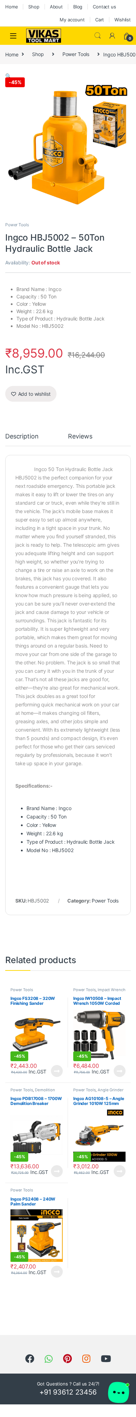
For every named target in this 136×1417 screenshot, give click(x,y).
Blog (77, 6)
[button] (8, 76)
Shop (33, 6)
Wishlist (122, 19)
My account (72, 19)
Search (97, 36)
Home (11, 6)
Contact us (104, 6)
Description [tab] (21, 436)
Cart (99, 19)
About (56, 6)
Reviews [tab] (80, 436)
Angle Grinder (110, 1089)
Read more (57, 1071)
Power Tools (75, 54)
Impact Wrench (111, 989)
